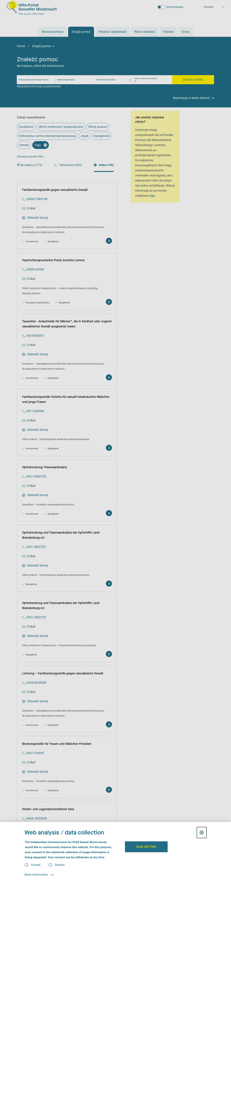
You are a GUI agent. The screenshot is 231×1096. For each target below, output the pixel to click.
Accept (35, 864)
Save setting (146, 846)
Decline (60, 864)
